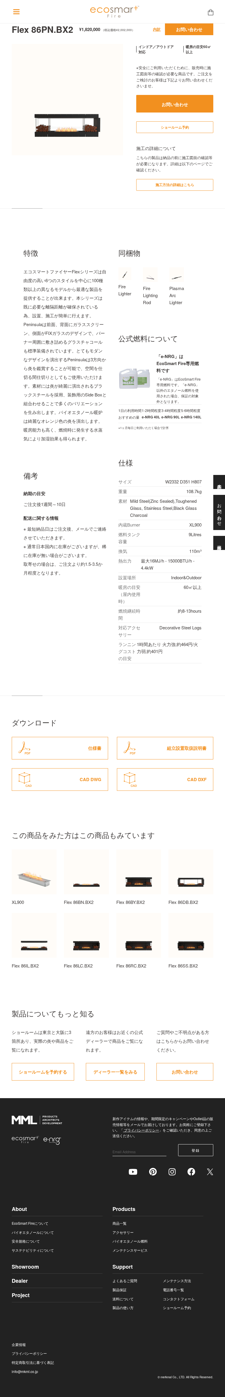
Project (21, 1295)
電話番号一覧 (173, 1289)
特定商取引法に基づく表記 (33, 1362)
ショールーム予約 (177, 1307)
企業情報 (19, 1344)
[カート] (210, 12)
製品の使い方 (123, 1307)
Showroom (25, 1266)
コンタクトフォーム (179, 1298)
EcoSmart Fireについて (30, 1223)
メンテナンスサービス (130, 1250)
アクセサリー (123, 1232)
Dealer (20, 1280)
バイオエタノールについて (33, 1232)
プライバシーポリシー (141, 1129)
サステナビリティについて (33, 1250)
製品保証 (119, 1289)
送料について (123, 1298)
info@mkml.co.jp (25, 1371)
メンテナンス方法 (177, 1280)
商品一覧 (119, 1223)
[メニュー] (16, 11)
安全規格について (26, 1240)
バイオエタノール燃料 (130, 1240)
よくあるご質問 (124, 1280)
